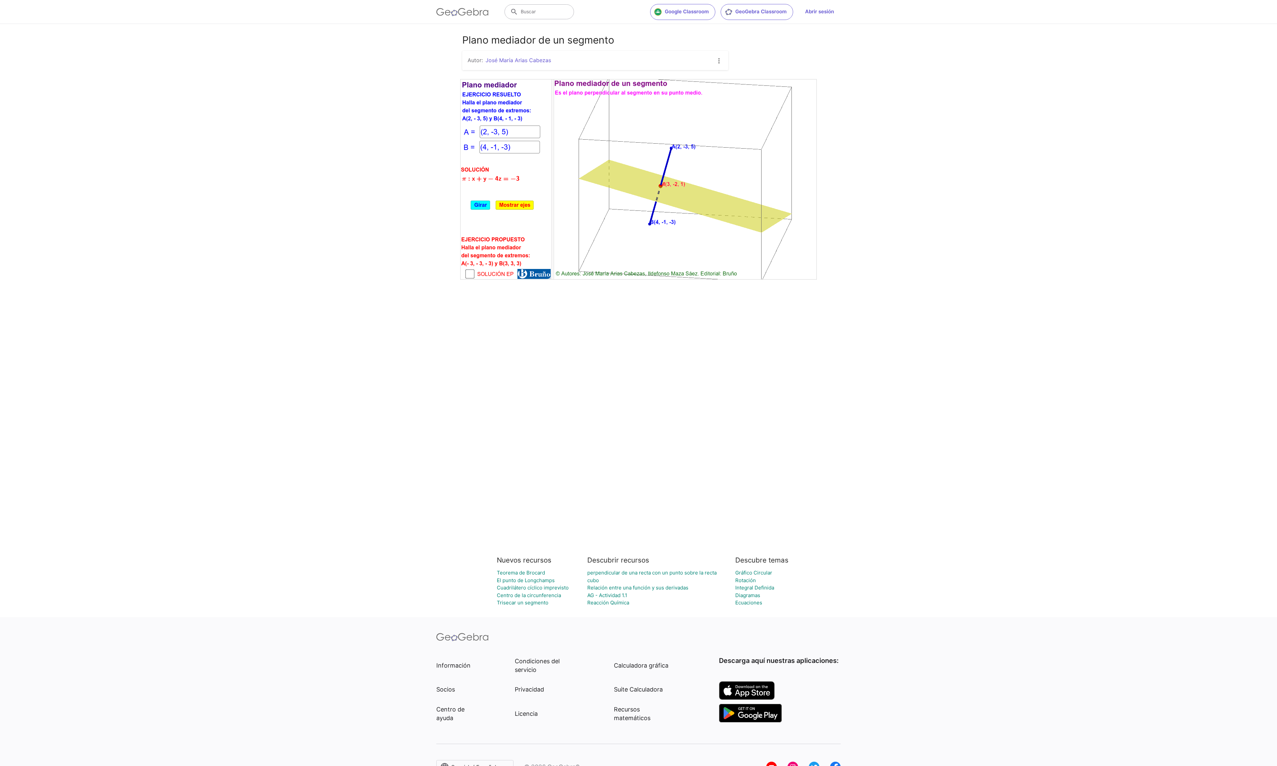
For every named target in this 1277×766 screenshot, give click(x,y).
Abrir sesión (819, 11)
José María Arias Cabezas (518, 60)
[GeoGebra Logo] (462, 12)
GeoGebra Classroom (760, 11)
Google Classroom (687, 11)
